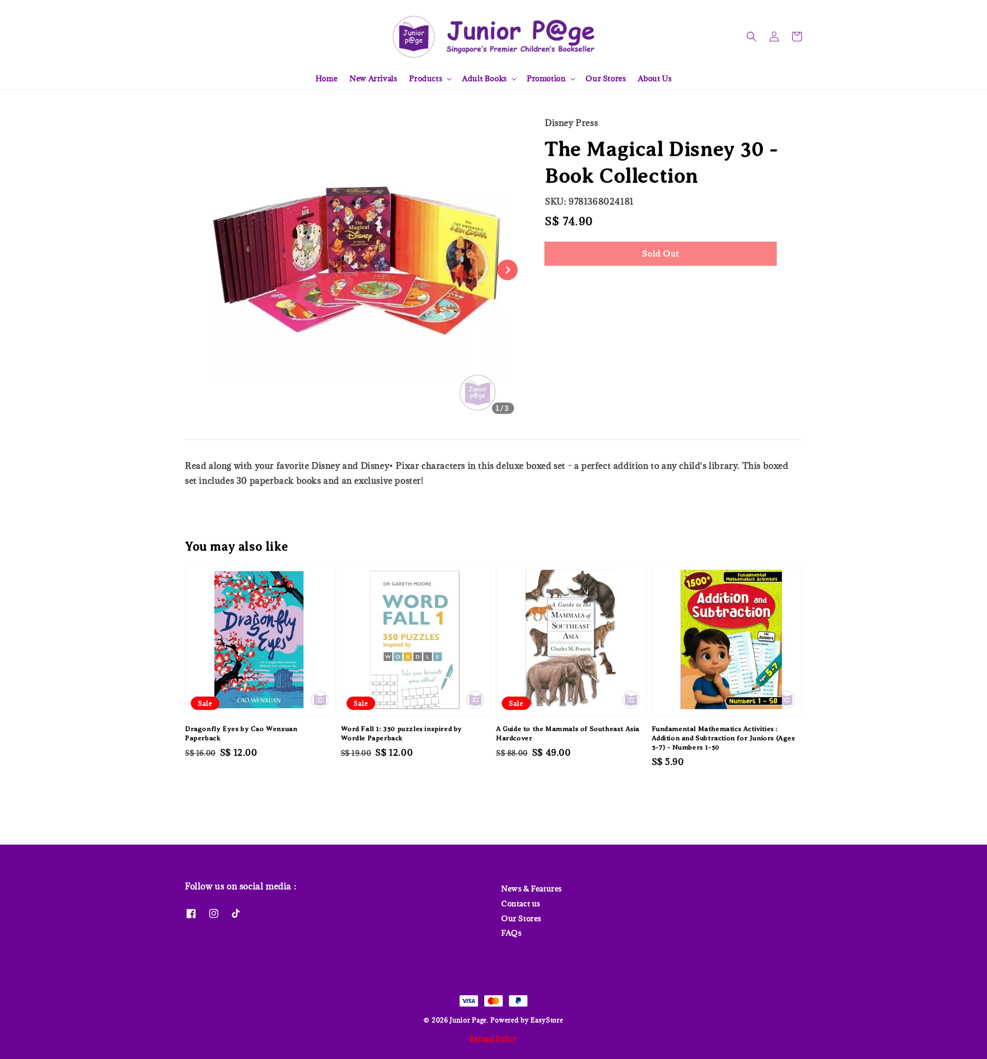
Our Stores (606, 78)
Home (326, 78)
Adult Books (484, 78)
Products (425, 78)
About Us (654, 78)
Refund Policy (493, 1038)
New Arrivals (373, 78)
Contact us (520, 903)
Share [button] (569, 284)
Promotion (546, 78)
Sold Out (660, 253)
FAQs (511, 933)
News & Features (531, 888)
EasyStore (547, 1020)
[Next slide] (507, 270)
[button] (751, 36)
